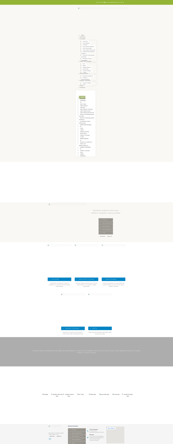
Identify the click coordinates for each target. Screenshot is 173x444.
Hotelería (83, 100)
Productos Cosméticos (86, 142)
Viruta (82, 154)
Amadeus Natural (84, 131)
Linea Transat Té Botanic (86, 109)
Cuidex (82, 130)
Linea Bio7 (82, 107)
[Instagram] (50, 439)
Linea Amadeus (84, 105)
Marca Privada (84, 138)
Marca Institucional (86, 124)
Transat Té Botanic (85, 147)
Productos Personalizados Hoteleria (86, 115)
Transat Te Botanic (85, 135)
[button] (1, 182)
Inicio (82, 97)
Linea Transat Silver (85, 111)
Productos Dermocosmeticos (83, 144)
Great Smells (83, 133)
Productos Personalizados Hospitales (86, 119)
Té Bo (81, 152)
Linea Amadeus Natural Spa (87, 112)
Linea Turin (83, 104)
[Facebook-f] (49, 439)
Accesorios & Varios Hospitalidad (84, 122)
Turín (81, 128)
